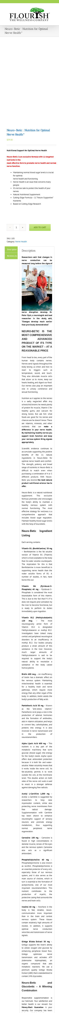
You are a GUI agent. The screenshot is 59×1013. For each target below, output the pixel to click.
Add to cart (40, 227)
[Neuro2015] (29, 80)
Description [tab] (12, 249)
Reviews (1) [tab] (12, 256)
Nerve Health (21, 241)
